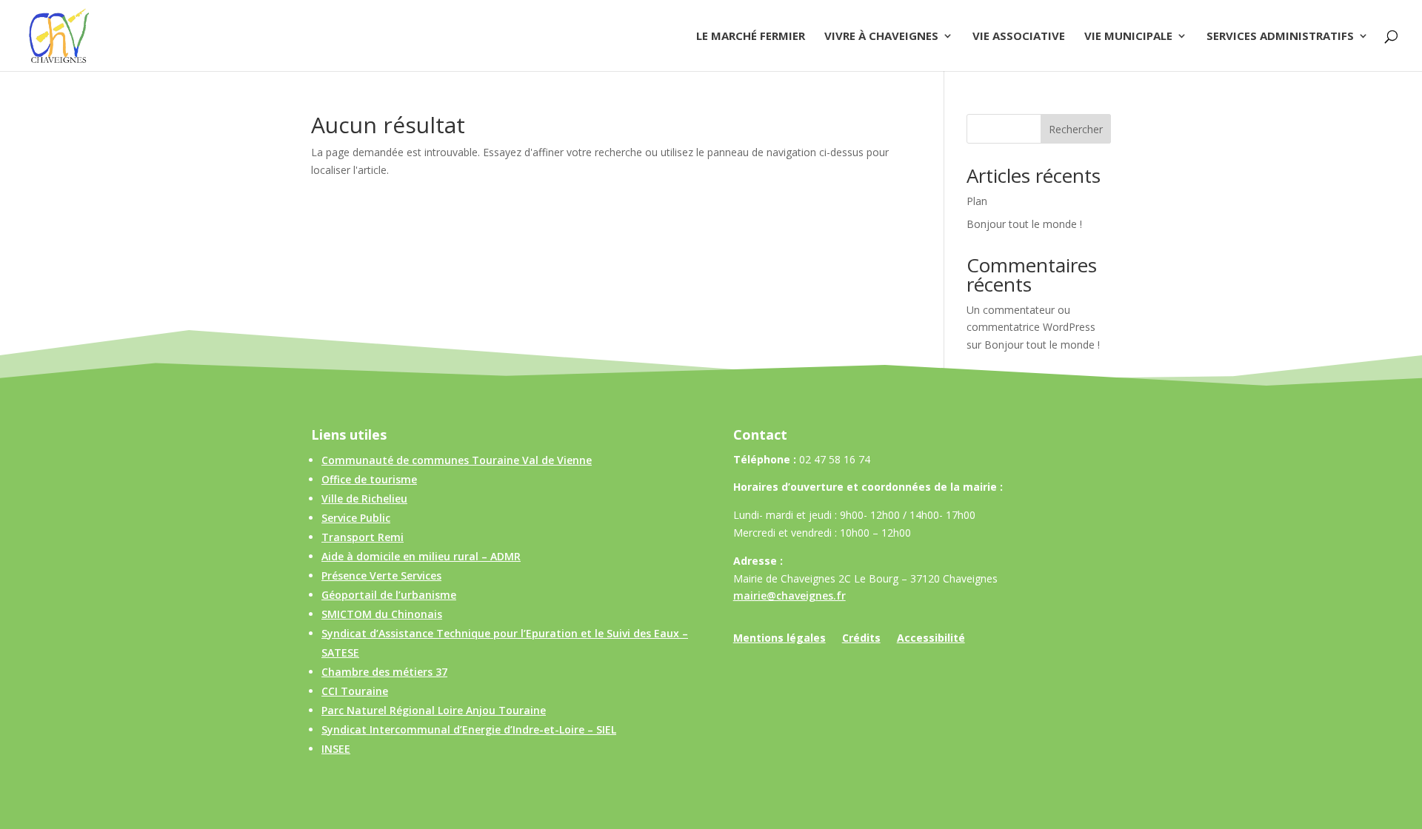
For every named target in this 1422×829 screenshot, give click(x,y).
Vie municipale (1128, 36)
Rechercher (1076, 129)
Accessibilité (931, 639)
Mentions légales (779, 639)
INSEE (335, 749)
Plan (977, 201)
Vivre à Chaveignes (881, 36)
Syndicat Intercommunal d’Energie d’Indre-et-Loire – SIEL (468, 729)
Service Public (355, 518)
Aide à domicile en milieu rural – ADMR (421, 556)
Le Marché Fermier (750, 36)
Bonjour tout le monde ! (1024, 224)
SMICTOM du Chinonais (381, 614)
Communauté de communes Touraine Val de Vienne (456, 460)
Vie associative (1018, 36)
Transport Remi (362, 537)
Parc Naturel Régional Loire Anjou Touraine (433, 710)
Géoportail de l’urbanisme (388, 595)
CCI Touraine (354, 691)
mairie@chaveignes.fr (789, 595)
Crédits (861, 639)
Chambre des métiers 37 (384, 672)
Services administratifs (1280, 36)
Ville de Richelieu (364, 498)
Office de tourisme (369, 479)
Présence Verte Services (381, 575)
